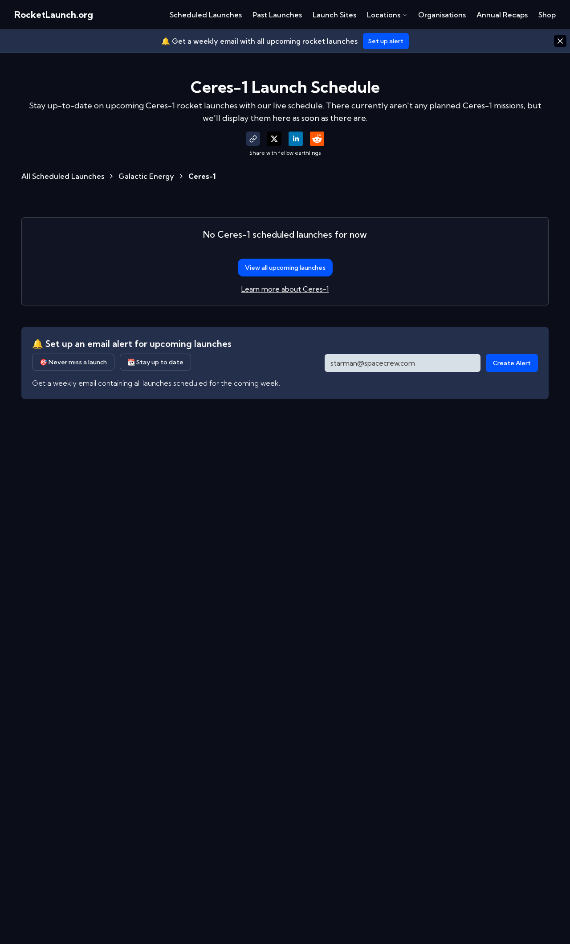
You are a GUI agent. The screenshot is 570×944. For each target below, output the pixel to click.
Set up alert (385, 41)
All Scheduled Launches (62, 176)
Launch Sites (334, 14)
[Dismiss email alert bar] (560, 41)
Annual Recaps (502, 14)
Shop (547, 14)
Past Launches (277, 14)
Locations (383, 14)
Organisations (442, 14)
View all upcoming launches (285, 268)
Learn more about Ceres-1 (285, 288)
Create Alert (512, 363)
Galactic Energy (146, 176)
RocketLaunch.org (53, 14)
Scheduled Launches (206, 14)
